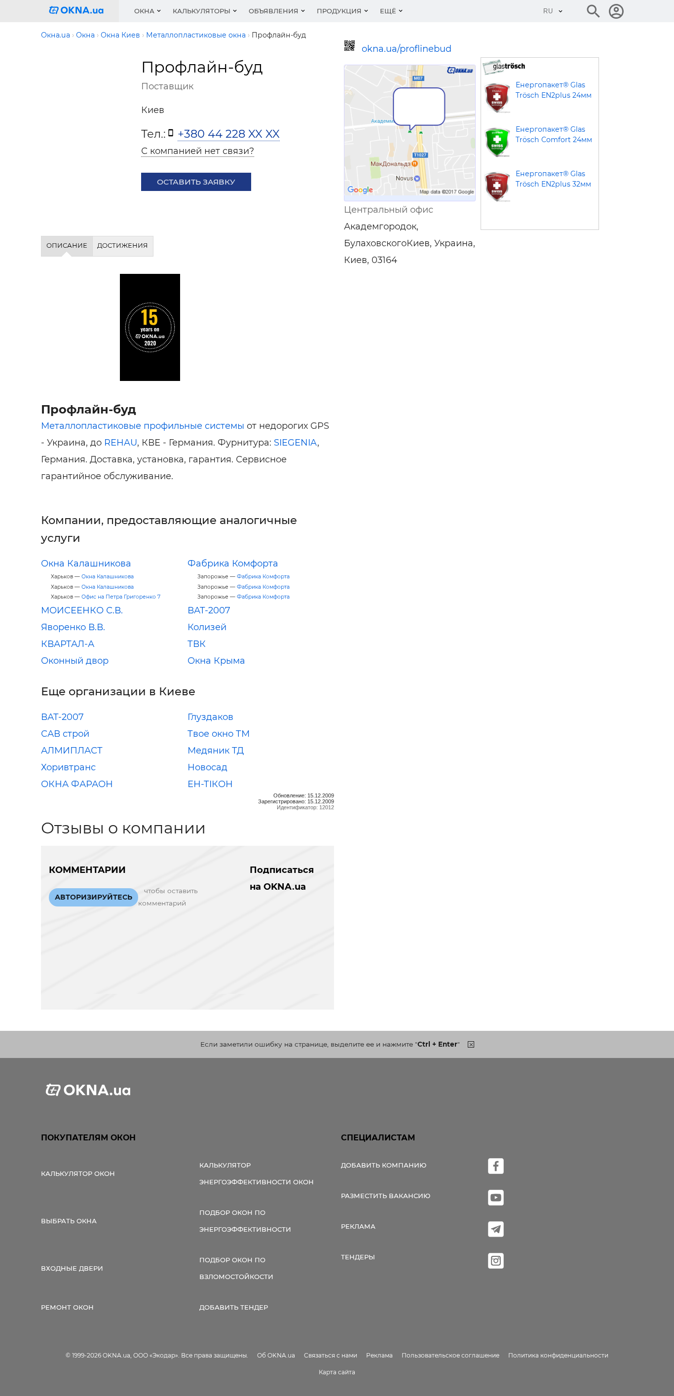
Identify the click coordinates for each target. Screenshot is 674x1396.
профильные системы (194, 425)
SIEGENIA (295, 442)
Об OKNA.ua (276, 1355)
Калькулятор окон (78, 1173)
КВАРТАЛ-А (67, 644)
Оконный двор (75, 660)
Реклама (358, 1226)
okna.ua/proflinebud (406, 48)
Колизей (206, 627)
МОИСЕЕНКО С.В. (82, 610)
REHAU (120, 442)
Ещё (388, 11)
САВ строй (65, 733)
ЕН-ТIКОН (210, 784)
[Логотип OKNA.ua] (84, 11)
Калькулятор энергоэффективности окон (256, 1173)
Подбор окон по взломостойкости (236, 1268)
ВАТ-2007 (208, 610)
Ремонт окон (67, 1307)
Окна (144, 11)
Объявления (274, 11)
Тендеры (358, 1257)
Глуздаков (210, 717)
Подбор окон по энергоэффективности (245, 1220)
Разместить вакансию (385, 1196)
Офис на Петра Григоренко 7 (120, 597)
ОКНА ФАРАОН (77, 784)
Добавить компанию (383, 1165)
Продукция (339, 11)
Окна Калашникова (86, 563)
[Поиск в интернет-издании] (593, 11)
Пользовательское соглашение (450, 1355)
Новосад (207, 767)
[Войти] (616, 11)
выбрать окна (69, 1221)
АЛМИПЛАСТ (72, 750)
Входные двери (72, 1268)
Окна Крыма (216, 660)
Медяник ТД (215, 750)
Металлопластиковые (91, 425)
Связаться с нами (330, 1355)
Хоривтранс (68, 767)
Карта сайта (337, 1372)
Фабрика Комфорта (232, 563)
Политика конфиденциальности (558, 1355)
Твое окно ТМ (218, 733)
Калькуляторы (201, 11)
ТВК (196, 644)
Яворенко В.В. (73, 627)
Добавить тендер (233, 1307)
